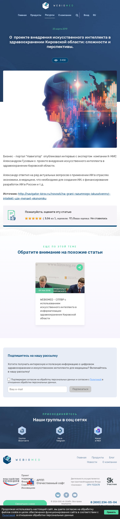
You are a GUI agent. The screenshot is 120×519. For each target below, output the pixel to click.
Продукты (35, 15)
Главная (22, 15)
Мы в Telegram (60, 439)
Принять (111, 512)
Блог (112, 457)
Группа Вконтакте (22, 439)
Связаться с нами (25, 503)
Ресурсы (50, 15)
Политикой (96, 379)
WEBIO (63, 5)
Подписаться (80, 389)
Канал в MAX (98, 439)
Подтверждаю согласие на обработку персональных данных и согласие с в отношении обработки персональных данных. (55, 381)
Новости (92, 462)
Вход (86, 15)
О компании (64, 15)
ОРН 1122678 (93, 485)
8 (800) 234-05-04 (103, 502)
